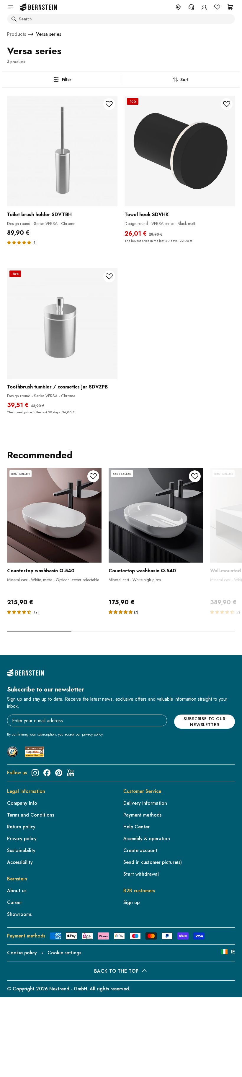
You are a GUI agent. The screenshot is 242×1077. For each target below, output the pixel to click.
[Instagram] (35, 772)
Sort (184, 79)
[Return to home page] (38, 7)
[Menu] (29, 1024)
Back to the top (116, 971)
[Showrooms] (178, 7)
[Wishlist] (217, 7)
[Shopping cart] (230, 7)
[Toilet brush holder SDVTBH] (62, 151)
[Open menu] (10, 7)
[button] (19, 242)
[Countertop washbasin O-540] (54, 515)
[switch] (20, 1064)
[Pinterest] (58, 772)
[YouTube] (70, 772)
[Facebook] (46, 772)
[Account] (204, 7)
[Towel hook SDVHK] (180, 151)
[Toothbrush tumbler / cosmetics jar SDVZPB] (62, 323)
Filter (66, 79)
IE (233, 951)
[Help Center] (191, 7)
